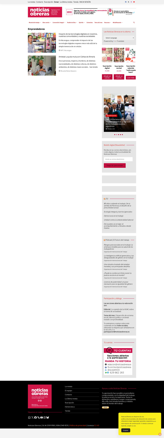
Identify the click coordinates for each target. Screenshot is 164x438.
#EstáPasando (117, 22)
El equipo (68, 391)
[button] (114, 134)
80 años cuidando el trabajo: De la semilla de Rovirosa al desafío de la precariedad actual (117, 205)
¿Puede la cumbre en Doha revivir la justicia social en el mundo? (117, 274)
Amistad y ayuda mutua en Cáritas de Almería (77, 56)
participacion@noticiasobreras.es (116, 332)
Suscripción (48, 2)
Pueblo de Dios (71, 22)
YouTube (134, 2)
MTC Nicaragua (66, 50)
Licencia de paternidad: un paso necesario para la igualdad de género (118, 283)
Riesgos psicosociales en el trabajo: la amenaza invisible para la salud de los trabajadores (118, 247)
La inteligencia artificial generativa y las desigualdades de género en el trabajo (119, 257)
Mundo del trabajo (34, 22)
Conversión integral (58, 22)
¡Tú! (107, 198)
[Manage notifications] (160, 434)
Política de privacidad (78, 425)
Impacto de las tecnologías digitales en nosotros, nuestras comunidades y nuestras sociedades (78, 35)
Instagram (131, 2)
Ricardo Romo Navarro (68, 71)
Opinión (81, 22)
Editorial (107, 309)
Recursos (107, 22)
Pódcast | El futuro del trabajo (117, 239)
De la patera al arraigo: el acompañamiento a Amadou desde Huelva (117, 226)
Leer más (130, 78)
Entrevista (90, 22)
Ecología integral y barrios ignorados (118, 212)
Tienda (75, 2)
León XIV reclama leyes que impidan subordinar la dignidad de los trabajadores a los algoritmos (118, 123)
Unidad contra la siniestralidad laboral (118, 220)
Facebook (125, 2)
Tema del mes (98, 22)
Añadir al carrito (107, 77)
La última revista (66, 2)
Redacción (111, 129)
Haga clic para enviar (115, 165)
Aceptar (125, 430)
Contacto (39, 2)
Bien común (46, 22)
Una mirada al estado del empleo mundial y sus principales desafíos (117, 265)
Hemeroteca (70, 407)
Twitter (128, 2)
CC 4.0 (96, 425)
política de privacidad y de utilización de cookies (136, 419)
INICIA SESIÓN (85, 2)
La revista (31, 2)
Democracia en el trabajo (113, 216)
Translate (120, 41)
